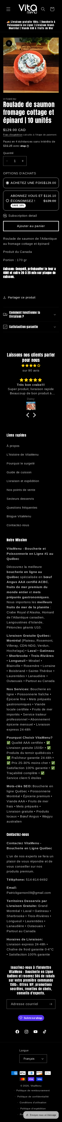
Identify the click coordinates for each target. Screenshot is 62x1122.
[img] (31, 365)
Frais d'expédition (12, 135)
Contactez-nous (18, 525)
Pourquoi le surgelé (21, 463)
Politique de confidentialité (33, 1096)
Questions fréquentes (22, 507)
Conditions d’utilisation (33, 1102)
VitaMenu (36, 1086)
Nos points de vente (21, 490)
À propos (13, 446)
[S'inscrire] (50, 1004)
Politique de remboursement (33, 1090)
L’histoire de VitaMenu (23, 454)
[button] (8, 9)
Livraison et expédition (23, 481)
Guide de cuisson (19, 472)
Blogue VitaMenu (19, 516)
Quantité (8, 153)
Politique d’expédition (33, 1108)
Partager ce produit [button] (22, 297)
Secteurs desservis (20, 498)
